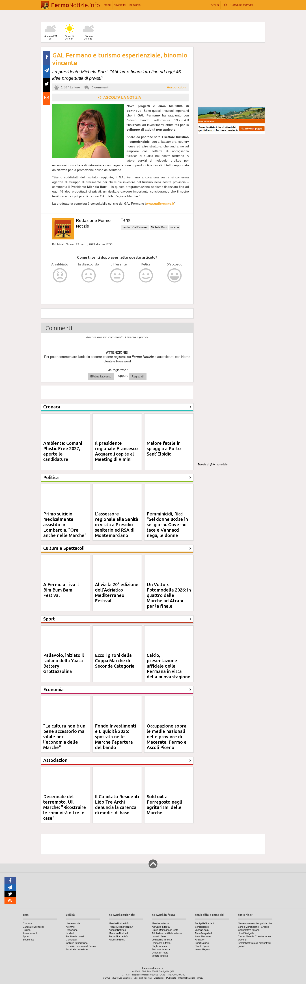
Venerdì (69, 37)
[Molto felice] (174, 275)
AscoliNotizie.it (117, 939)
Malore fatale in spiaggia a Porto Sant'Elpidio (164, 448)
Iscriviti (69, 933)
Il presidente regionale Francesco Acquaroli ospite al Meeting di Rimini (116, 451)
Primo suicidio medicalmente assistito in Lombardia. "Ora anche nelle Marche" (64, 524)
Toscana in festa (161, 949)
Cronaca (27, 923)
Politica (26, 930)
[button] (215, 5)
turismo (174, 227)
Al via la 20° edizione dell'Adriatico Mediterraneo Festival (116, 592)
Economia (28, 939)
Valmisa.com (202, 930)
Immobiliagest (202, 949)
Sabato (88, 37)
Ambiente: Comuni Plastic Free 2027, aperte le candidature (62, 451)
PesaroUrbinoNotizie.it (121, 926)
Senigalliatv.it (202, 926)
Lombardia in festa (162, 939)
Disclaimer (159, 978)
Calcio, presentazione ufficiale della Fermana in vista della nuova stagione (168, 666)
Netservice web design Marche (255, 923)
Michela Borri (159, 227)
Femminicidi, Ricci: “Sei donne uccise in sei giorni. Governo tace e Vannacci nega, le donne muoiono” (167, 527)
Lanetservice (125, 978)
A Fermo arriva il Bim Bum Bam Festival (61, 590)
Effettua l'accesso (100, 376)
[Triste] (88, 275)
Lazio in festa (159, 936)
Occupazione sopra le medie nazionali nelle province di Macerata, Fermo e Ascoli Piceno (167, 736)
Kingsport (200, 939)
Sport (26, 936)
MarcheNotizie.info (119, 923)
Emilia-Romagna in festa (165, 930)
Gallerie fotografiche (77, 943)
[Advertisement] (231, 75)
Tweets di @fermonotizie (213, 464)
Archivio (70, 926)
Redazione (72, 930)
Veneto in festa (160, 955)
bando (126, 227)
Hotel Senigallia (246, 933)
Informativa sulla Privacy (190, 978)
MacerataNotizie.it (118, 933)
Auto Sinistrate (203, 936)
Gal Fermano (140, 227)
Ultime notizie (73, 923)
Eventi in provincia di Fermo (81, 946)
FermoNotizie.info (118, 936)
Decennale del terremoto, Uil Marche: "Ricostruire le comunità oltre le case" (64, 807)
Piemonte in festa (161, 943)
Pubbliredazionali (75, 936)
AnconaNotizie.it (117, 930)
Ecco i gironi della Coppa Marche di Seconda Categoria (114, 660)
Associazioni (177, 87)
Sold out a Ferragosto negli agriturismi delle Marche (164, 804)
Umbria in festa (160, 952)
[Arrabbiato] (60, 275)
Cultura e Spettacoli (33, 926)
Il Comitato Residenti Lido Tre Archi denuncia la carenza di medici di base (117, 804)
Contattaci (71, 939)
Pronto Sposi (202, 946)
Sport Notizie (202, 943)
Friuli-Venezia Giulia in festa (167, 933)
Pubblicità (171, 978)
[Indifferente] (117, 275)
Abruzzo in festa (161, 926)
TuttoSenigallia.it (203, 933)
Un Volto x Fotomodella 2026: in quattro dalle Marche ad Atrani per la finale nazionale (169, 598)
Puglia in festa (159, 946)
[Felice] (146, 275)
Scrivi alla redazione (77, 949)
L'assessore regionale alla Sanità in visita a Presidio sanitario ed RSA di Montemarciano (116, 524)
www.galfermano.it (160, 203)
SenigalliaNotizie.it (204, 923)
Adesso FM (50, 37)
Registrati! (138, 376)
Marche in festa (160, 923)
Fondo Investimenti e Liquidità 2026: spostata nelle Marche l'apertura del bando (115, 736)
